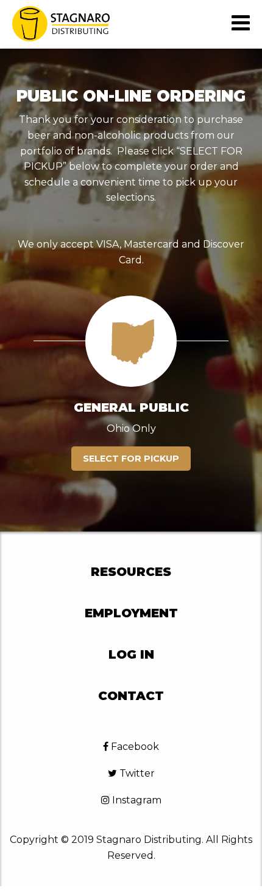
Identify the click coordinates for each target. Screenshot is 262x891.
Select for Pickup (131, 458)
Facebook (133, 746)
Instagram (135, 800)
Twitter (136, 773)
